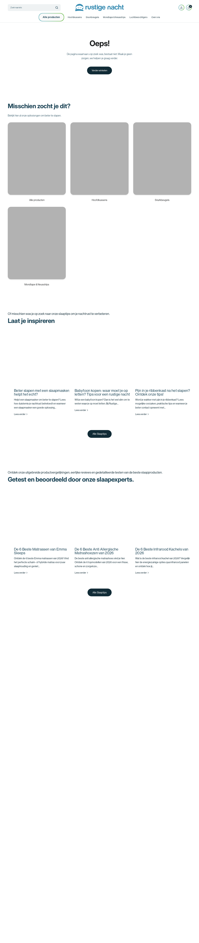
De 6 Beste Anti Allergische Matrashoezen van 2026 (96, 551)
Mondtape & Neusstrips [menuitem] (114, 17)
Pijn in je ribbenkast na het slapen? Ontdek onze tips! (162, 392)
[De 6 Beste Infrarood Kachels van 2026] (163, 516)
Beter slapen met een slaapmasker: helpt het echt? (42, 392)
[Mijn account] (181, 7)
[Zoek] (57, 7)
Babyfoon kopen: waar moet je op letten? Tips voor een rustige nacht (102, 392)
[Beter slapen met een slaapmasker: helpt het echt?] (42, 357)
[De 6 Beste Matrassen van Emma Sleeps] (42, 516)
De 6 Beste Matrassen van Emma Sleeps (40, 551)
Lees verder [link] (19, 414)
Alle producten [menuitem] (51, 17)
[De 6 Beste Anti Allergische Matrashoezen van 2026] (103, 516)
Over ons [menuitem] (155, 17)
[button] (100, 434)
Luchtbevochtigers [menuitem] (138, 17)
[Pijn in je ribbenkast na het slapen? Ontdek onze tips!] (163, 357)
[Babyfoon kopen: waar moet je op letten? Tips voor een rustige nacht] (103, 357)
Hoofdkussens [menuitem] (75, 17)
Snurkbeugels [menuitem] (92, 17)
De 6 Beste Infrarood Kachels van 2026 (161, 551)
